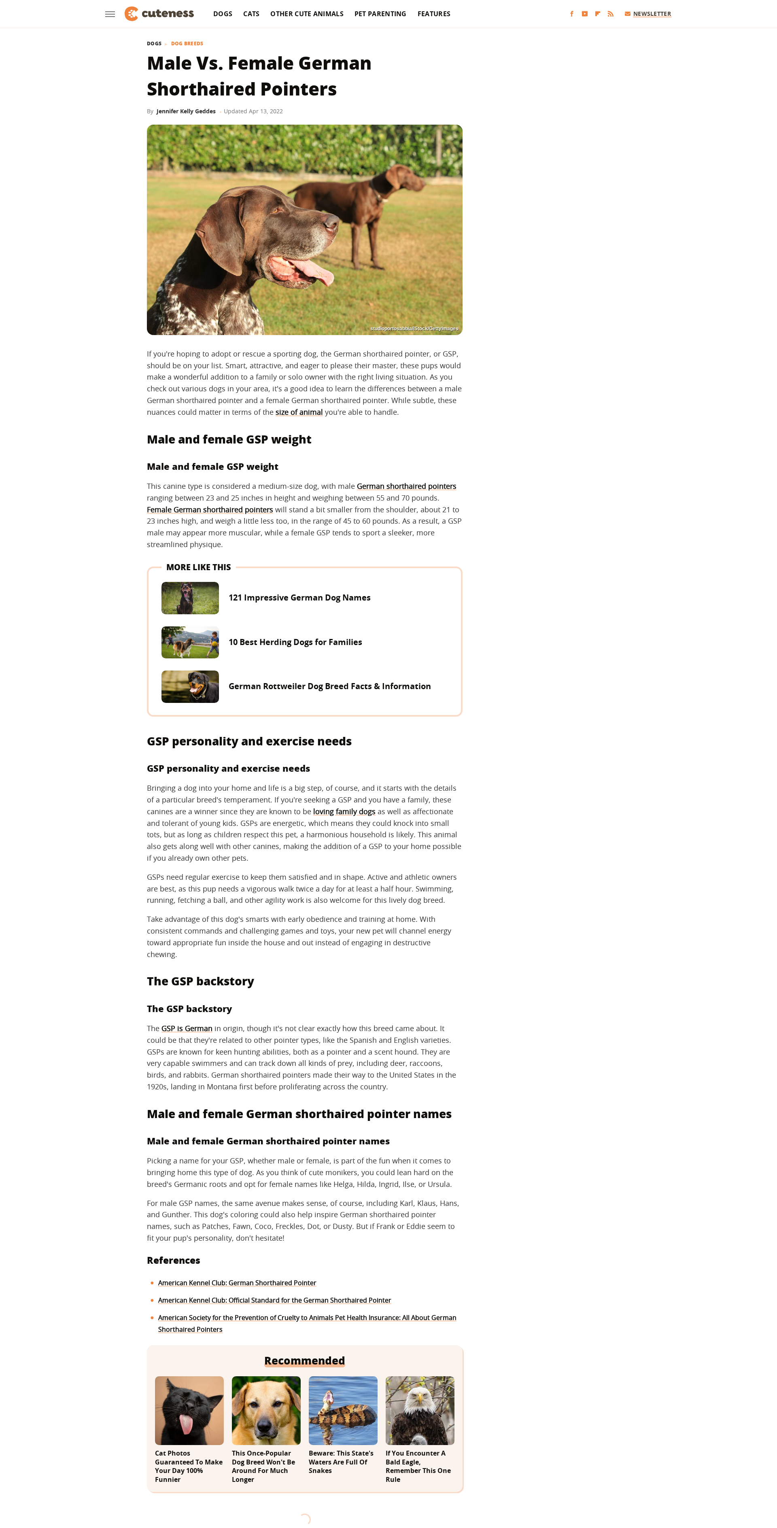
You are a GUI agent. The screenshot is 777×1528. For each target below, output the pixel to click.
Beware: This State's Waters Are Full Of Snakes (341, 1462)
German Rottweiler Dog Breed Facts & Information (330, 686)
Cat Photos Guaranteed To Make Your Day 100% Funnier (189, 1466)
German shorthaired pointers (406, 486)
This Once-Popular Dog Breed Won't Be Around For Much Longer (263, 1466)
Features (434, 13)
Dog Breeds (187, 43)
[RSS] (610, 14)
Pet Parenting (381, 13)
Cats (251, 13)
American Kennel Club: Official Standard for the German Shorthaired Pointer (274, 1300)
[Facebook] (572, 14)
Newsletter (652, 13)
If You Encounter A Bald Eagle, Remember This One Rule (418, 1466)
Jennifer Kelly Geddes (186, 111)
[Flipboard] (597, 14)
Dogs (222, 13)
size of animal (299, 412)
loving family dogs (344, 811)
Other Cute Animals (306, 13)
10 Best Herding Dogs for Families (295, 642)
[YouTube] (585, 14)
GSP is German (186, 1028)
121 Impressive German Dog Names (300, 597)
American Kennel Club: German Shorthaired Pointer (237, 1282)
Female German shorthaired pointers (210, 509)
